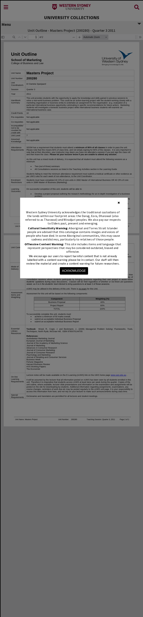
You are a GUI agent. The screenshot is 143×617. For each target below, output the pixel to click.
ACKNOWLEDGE (74, 270)
